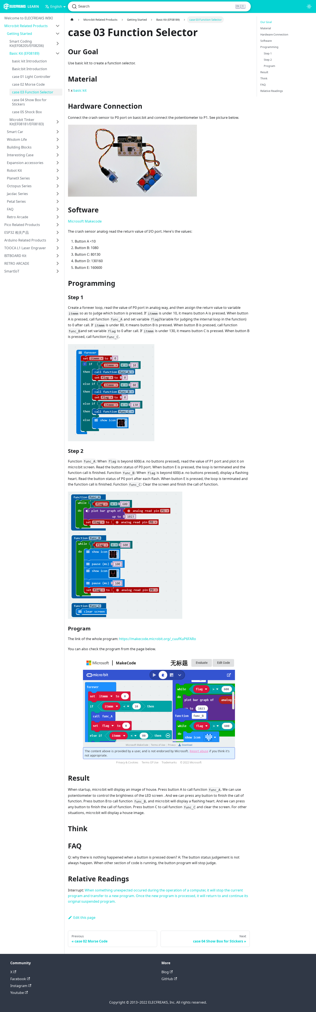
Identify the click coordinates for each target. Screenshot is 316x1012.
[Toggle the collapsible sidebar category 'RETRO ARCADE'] (57, 263)
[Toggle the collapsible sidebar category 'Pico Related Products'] (57, 224)
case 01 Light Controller (31, 76)
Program (269, 66)
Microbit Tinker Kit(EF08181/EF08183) (26, 121)
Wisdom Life (17, 139)
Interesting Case (20, 155)
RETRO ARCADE (16, 263)
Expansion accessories (25, 162)
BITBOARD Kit (15, 255)
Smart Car (15, 131)
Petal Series (16, 201)
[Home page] (72, 19)
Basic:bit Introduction (29, 69)
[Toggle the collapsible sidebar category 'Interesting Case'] (57, 155)
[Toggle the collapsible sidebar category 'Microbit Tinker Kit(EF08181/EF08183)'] (57, 121)
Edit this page (84, 917)
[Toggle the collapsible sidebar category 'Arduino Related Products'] (57, 240)
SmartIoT (11, 271)
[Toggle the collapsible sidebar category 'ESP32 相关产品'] (57, 232)
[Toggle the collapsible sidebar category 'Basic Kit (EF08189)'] (57, 53)
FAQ (10, 209)
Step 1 (268, 53)
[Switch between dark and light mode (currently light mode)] (309, 6)
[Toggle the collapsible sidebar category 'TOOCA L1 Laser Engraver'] (57, 247)
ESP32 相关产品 (16, 232)
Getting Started (19, 33)
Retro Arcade (17, 217)
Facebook (18, 978)
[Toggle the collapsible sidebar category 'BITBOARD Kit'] (57, 255)
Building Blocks (19, 147)
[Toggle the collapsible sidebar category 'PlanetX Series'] (57, 178)
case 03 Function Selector (32, 92)
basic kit (80, 90)
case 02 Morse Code (28, 84)
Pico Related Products (22, 224)
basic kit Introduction (29, 61)
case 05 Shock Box (27, 112)
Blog (165, 972)
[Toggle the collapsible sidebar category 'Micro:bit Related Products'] (57, 25)
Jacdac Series (17, 193)
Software (266, 41)
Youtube (17, 992)
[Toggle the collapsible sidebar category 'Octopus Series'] (57, 186)
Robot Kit (14, 170)
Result (264, 72)
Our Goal (266, 22)
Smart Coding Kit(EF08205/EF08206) (26, 43)
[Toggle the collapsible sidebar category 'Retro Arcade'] (57, 217)
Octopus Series (19, 186)
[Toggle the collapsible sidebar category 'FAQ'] (57, 209)
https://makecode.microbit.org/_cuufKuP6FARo (157, 638)
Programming (269, 47)
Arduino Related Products (25, 240)
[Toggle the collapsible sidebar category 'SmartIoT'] (57, 271)
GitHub (167, 978)
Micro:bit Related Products (26, 25)
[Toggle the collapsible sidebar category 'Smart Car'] (57, 131)
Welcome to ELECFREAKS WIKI (28, 18)
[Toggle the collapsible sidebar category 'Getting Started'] (57, 33)
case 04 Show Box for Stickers (29, 102)
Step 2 (268, 60)
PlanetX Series (18, 178)
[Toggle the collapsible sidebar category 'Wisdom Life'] (57, 139)
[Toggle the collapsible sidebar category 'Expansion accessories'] (57, 162)
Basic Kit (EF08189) (24, 53)
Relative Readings (271, 91)
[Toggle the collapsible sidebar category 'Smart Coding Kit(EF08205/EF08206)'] (57, 43)
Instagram (18, 985)
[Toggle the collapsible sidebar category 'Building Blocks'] (57, 147)
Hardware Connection (274, 34)
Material (265, 28)
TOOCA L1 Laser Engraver (25, 248)
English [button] (56, 6)
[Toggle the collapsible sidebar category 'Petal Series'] (57, 201)
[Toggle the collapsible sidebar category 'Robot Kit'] (57, 170)
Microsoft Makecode (85, 221)
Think (263, 78)
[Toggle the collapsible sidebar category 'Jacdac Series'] (57, 193)
